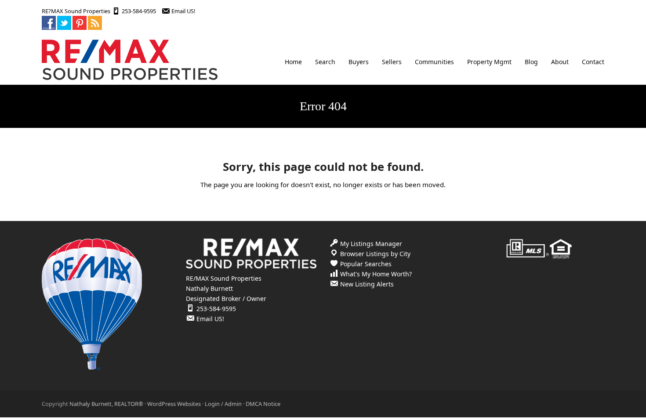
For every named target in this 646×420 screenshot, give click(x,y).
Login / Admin (223, 404)
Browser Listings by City (375, 254)
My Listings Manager (371, 243)
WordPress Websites (174, 404)
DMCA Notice (263, 404)
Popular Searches (366, 264)
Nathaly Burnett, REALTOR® (106, 404)
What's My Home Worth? (376, 274)
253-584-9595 (139, 11)
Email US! (183, 11)
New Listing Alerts (367, 284)
